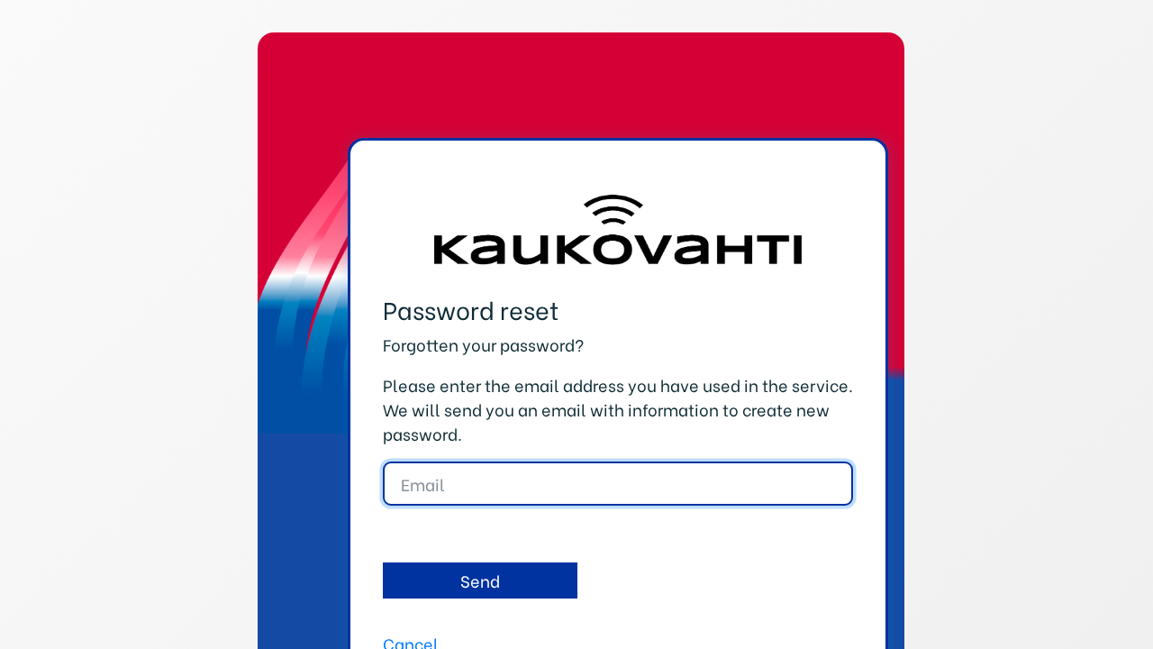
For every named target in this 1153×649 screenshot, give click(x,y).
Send (480, 580)
